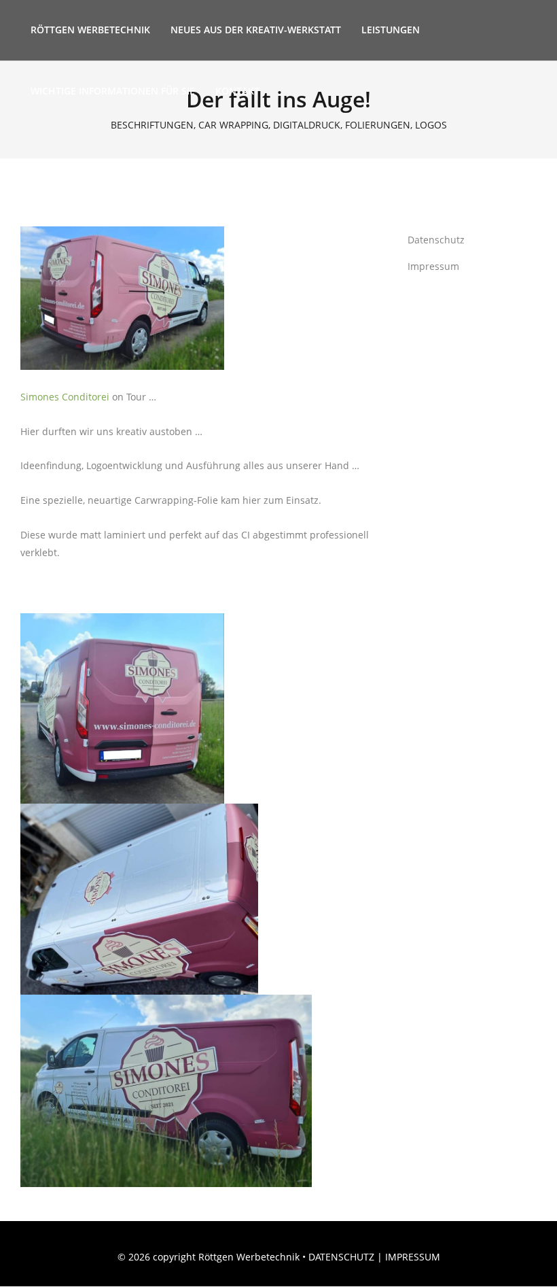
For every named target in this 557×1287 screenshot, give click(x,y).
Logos (431, 125)
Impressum (433, 266)
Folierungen (377, 125)
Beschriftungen (152, 125)
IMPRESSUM (412, 1256)
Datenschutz (436, 239)
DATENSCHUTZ (341, 1256)
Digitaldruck (306, 125)
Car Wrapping (233, 125)
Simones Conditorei (64, 396)
